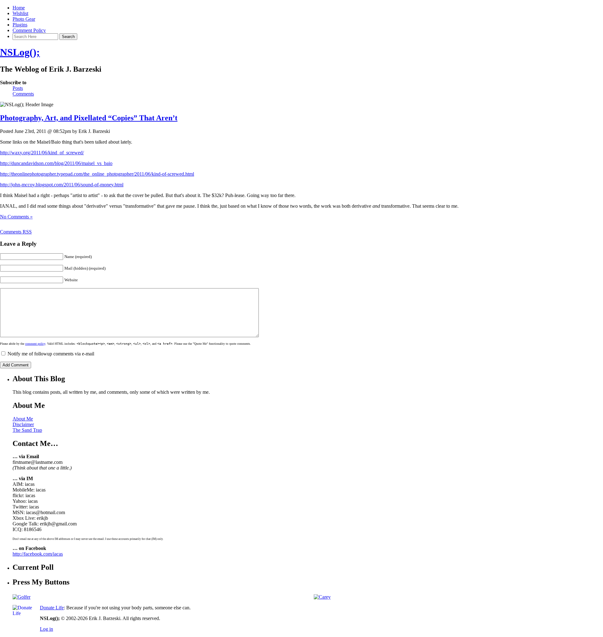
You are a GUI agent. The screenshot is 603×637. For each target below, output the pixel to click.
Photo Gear (24, 19)
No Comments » (16, 216)
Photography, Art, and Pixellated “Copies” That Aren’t (88, 118)
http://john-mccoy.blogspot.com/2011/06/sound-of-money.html (61, 184)
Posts (18, 88)
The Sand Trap (27, 430)
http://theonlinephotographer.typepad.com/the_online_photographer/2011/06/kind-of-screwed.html (97, 174)
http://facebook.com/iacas (38, 554)
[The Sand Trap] (21, 597)
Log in (46, 629)
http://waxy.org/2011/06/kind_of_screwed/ (42, 152)
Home (19, 7)
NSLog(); (20, 52)
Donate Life (52, 607)
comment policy (35, 343)
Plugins (20, 24)
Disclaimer (23, 424)
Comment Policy (29, 30)
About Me (23, 418)
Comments (23, 93)
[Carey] (322, 597)
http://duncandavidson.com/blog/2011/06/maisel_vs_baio (56, 163)
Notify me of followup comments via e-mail (51, 353)
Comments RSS (16, 231)
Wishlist (20, 13)
